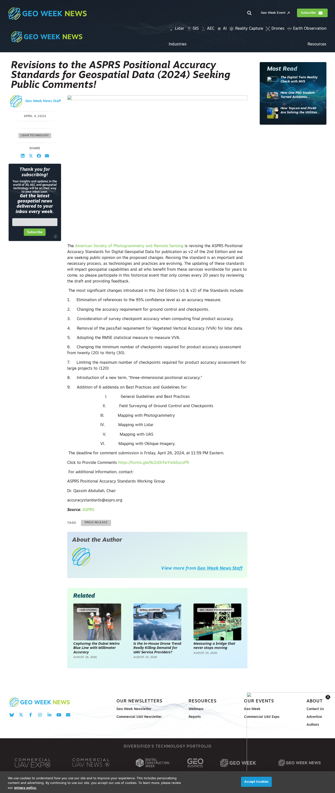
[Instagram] (40, 715)
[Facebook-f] (30, 715)
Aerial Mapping (150, 610)
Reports (195, 717)
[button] (23, 155)
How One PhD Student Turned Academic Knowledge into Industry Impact (300, 95)
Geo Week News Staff (43, 101)
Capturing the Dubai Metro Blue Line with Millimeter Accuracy (96, 648)
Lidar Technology (35, 135)
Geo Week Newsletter (133, 709)
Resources (203, 701)
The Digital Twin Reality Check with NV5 (299, 79)
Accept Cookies (256, 781)
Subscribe (34, 232)
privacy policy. (25, 788)
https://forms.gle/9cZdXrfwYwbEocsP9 (153, 463)
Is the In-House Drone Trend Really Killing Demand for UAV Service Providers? (157, 648)
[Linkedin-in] (49, 715)
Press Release (96, 522)
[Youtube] (58, 715)
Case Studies (88, 610)
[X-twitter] (21, 715)
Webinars (196, 709)
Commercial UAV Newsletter (139, 717)
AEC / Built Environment (216, 610)
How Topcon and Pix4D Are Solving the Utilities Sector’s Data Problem (299, 111)
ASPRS (88, 510)
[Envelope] (68, 715)
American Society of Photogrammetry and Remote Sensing (129, 246)
